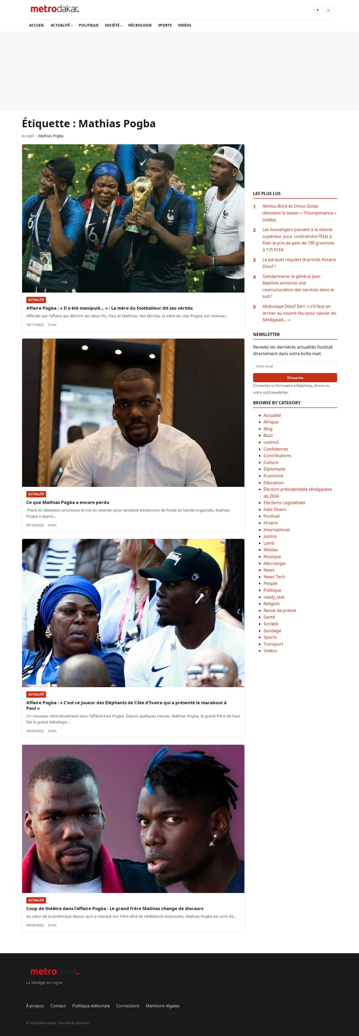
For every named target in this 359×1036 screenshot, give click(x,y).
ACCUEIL (36, 25)
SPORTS (165, 25)
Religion (272, 603)
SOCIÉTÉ (112, 25)
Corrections (128, 1006)
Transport (273, 644)
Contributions (277, 455)
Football (272, 516)
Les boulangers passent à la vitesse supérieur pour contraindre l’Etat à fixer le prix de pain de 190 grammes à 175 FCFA (299, 240)
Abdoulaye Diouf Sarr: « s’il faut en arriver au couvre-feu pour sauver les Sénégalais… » (299, 313)
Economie (273, 476)
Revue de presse (280, 610)
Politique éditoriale (91, 1006)
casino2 (271, 442)
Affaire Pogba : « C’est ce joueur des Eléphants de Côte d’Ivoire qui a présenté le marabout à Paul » (126, 705)
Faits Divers (275, 509)
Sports (270, 637)
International (277, 530)
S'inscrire (295, 378)
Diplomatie (274, 469)
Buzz (268, 435)
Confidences (276, 449)
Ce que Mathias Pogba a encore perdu (67, 502)
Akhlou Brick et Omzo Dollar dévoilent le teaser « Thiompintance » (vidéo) (299, 212)
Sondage (272, 631)
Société (271, 624)
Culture (271, 462)
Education (274, 483)
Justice (270, 536)
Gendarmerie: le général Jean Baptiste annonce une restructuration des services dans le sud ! (298, 286)
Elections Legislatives (284, 503)
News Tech (274, 577)
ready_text (274, 597)
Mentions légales (163, 1006)
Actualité (36, 300)
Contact (58, 1006)
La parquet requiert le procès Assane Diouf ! (299, 263)
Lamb (269, 543)
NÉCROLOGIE (140, 25)
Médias (271, 550)
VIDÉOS (184, 25)
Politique (272, 590)
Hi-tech (271, 523)
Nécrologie (274, 563)
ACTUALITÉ (60, 25)
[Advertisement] (179, 71)
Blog (268, 429)
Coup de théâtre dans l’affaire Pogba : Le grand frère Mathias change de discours (114, 908)
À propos (35, 1006)
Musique (272, 556)
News (269, 570)
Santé (269, 617)
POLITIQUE (89, 25)
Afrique (271, 422)
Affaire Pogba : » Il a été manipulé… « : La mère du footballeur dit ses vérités (109, 308)
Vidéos (270, 651)
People (270, 583)
